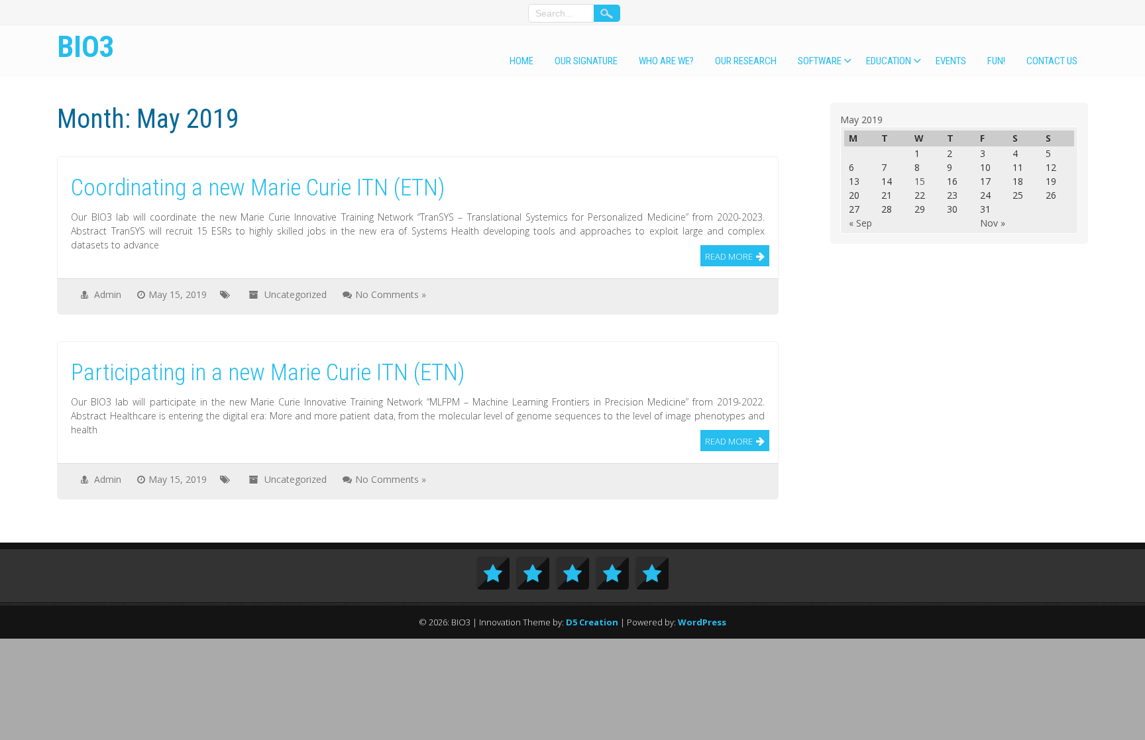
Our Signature (586, 61)
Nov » (992, 223)
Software (820, 61)
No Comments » (390, 294)
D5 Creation (592, 622)
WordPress (702, 622)
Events (951, 61)
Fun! (996, 61)
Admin (107, 294)
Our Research (746, 61)
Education (888, 61)
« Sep (860, 223)
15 (919, 181)
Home (521, 61)
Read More (729, 256)
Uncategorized (295, 294)
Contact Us (1051, 61)
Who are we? (666, 61)
